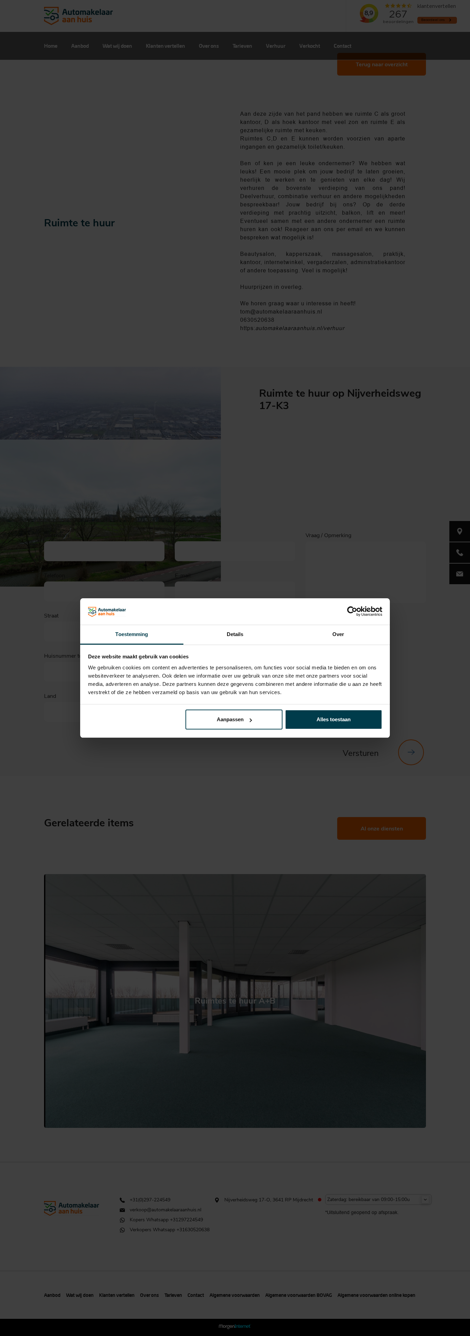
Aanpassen (230, 719)
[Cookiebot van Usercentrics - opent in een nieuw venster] (352, 612)
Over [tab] (338, 634)
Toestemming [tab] (131, 634)
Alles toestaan (334, 719)
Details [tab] (235, 634)
